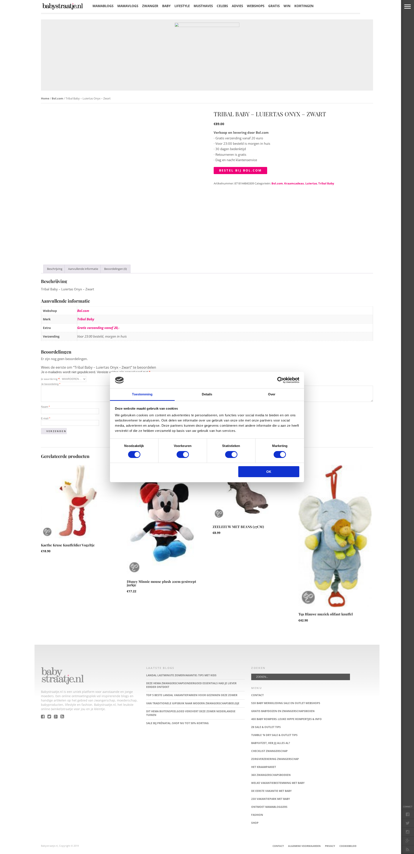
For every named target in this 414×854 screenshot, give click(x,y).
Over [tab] (271, 394)
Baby (166, 6)
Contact (278, 846)
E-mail (45, 418)
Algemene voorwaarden (304, 846)
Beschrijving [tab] (54, 269)
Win (287, 6)
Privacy (330, 846)
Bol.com (57, 98)
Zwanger (150, 6)
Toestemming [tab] (142, 394)
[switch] (183, 454)
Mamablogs (103, 6)
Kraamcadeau (294, 183)
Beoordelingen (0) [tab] (115, 269)
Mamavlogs (127, 6)
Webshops (255, 6)
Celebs (222, 6)
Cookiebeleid (347, 846)
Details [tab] (207, 394)
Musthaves (203, 6)
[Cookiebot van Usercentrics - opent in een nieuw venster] (280, 380)
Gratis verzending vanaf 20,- (98, 328)
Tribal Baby (326, 183)
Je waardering (50, 379)
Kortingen (304, 6)
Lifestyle (182, 6)
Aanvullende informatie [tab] (83, 269)
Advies (237, 6)
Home (45, 98)
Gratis (274, 6)
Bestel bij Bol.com (240, 170)
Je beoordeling (50, 384)
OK (268, 471)
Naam (45, 406)
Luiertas (311, 183)
